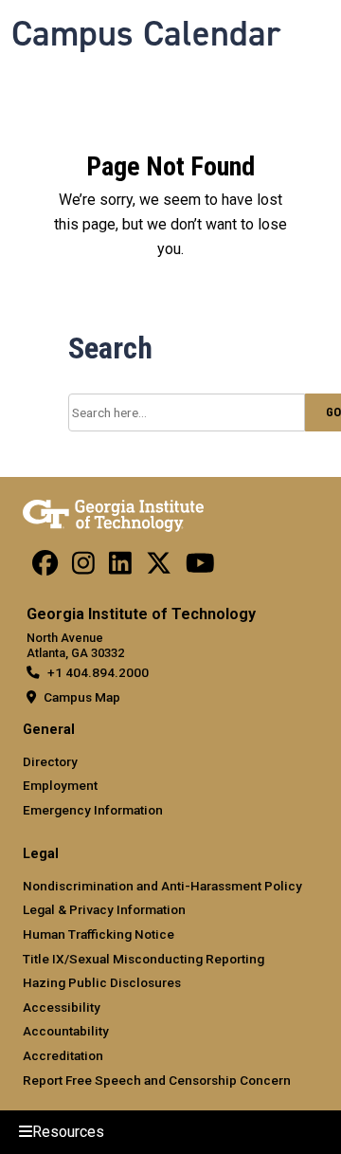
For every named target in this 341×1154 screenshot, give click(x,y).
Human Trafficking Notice (98, 934)
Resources (68, 1132)
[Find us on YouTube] (200, 568)
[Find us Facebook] (45, 568)
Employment (60, 785)
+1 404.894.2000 (98, 672)
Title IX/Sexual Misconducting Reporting (143, 958)
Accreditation (63, 1055)
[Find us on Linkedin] (120, 568)
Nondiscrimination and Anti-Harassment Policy (162, 885)
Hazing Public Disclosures (102, 982)
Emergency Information (93, 809)
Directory (50, 761)
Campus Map (82, 697)
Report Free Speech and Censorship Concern (157, 1080)
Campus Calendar (145, 33)
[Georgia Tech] (113, 512)
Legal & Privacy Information (104, 909)
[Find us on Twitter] (158, 568)
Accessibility (61, 1007)
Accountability (66, 1030)
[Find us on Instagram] (83, 568)
